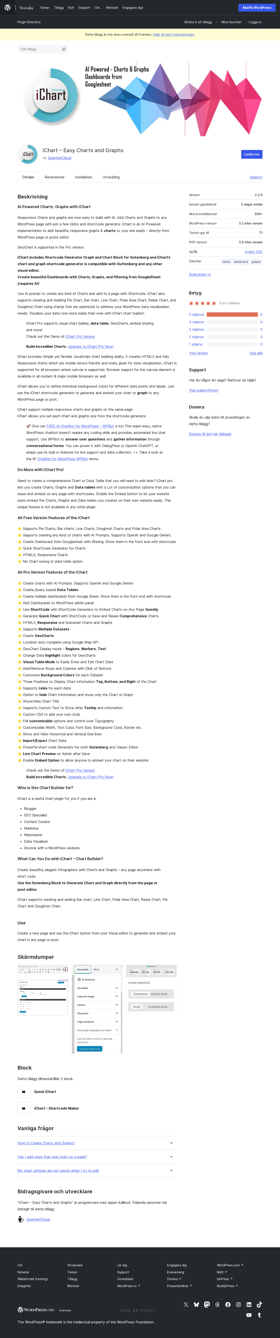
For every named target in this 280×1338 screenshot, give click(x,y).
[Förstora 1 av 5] (62, 970)
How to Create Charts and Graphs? (46, 1143)
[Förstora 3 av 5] (116, 970)
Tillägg (72, 1279)
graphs (256, 261)
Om (20, 1265)
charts (226, 261)
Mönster (73, 1286)
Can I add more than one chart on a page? (52, 1157)
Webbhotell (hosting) (33, 1279)
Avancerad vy (200, 274)
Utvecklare (125, 1279)
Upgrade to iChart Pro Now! (90, 346)
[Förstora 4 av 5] (171, 970)
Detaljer (28, 177)
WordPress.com (230, 1265)
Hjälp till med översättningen (173, 34)
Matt (222, 1272)
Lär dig (122, 1265)
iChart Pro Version (80, 336)
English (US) (253, 252)
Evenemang (175, 1272)
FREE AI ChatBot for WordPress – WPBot (80, 426)
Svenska (65, 1310)
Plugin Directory (29, 22)
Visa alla (255, 353)
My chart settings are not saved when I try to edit (58, 1171)
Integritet (24, 1286)
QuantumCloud (59, 158)
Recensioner (55, 177)
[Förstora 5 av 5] (171, 987)
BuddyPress (227, 1286)
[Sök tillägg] (64, 49)
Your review (198, 353)
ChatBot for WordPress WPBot (62, 459)
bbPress (225, 1279)
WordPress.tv (128, 1286)
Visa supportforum (203, 390)
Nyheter (23, 1272)
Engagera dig (177, 1265)
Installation (83, 177)
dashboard (241, 261)
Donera (174, 1279)
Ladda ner (252, 154)
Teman (72, 1272)
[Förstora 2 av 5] (62, 985)
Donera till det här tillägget (210, 434)
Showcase (74, 1265)
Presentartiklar (179, 1286)
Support (256, 177)
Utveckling (111, 177)
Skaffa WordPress (257, 7)
